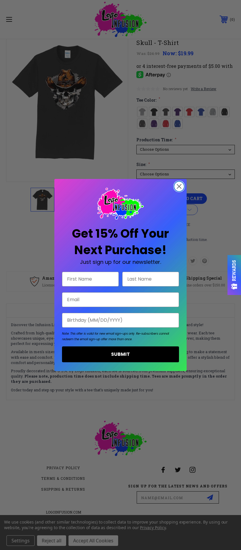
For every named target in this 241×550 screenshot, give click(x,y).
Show (234, 275)
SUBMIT (120, 354)
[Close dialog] (179, 186)
